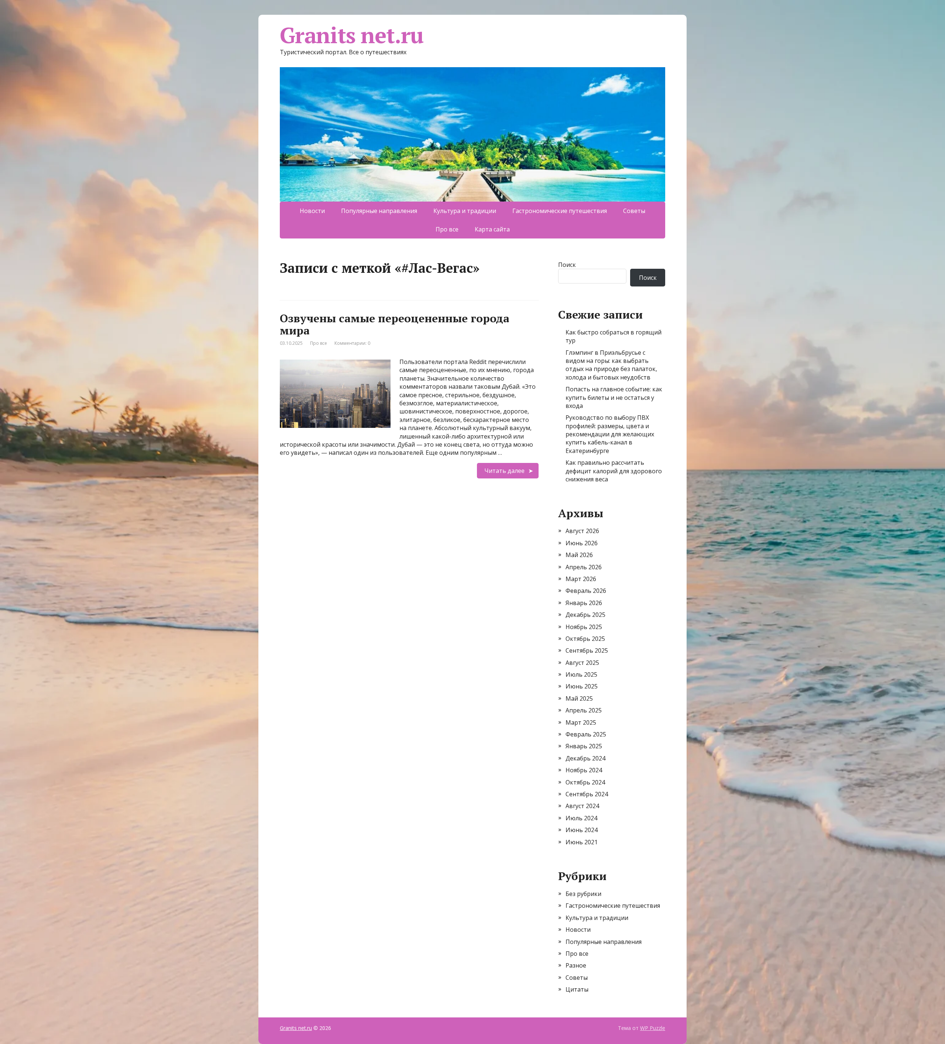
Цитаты (577, 989)
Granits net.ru (351, 35)
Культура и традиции (464, 211)
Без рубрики (583, 894)
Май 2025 (579, 698)
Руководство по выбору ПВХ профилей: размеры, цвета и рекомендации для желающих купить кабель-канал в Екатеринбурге (610, 434)
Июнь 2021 (582, 842)
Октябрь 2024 (585, 782)
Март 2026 (581, 579)
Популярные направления (379, 211)
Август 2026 (582, 531)
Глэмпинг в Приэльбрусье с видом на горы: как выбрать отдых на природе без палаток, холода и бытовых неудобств (611, 364)
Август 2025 (582, 663)
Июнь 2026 (582, 543)
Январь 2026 (584, 603)
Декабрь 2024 (585, 758)
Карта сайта (492, 229)
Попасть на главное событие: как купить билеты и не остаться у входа (614, 397)
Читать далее (504, 471)
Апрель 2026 (584, 567)
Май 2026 (579, 555)
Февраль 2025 (586, 734)
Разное (576, 965)
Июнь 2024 (582, 830)
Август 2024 (582, 806)
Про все (447, 229)
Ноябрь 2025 (584, 627)
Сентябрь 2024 (587, 794)
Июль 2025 (581, 674)
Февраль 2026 (586, 591)
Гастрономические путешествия (559, 211)
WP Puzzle (652, 1027)
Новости (312, 211)
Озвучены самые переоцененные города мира (394, 324)
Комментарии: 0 (352, 343)
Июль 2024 (581, 818)
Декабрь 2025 (585, 615)
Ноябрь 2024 (584, 770)
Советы (634, 211)
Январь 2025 (584, 746)
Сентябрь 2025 (587, 650)
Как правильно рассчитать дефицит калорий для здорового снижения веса (614, 471)
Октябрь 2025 (585, 639)
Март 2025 (581, 722)
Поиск (567, 265)
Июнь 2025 (582, 686)
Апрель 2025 (584, 710)
